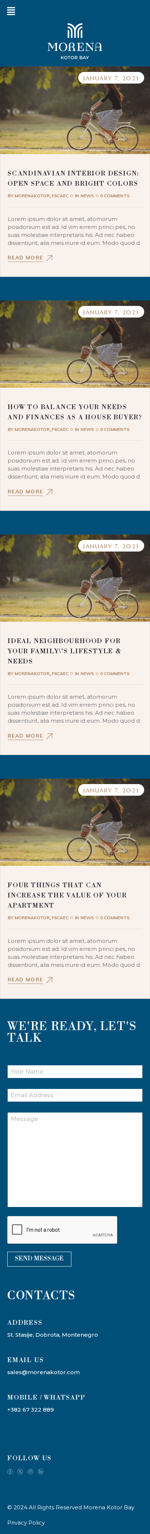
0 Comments (115, 195)
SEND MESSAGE (39, 1259)
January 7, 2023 (111, 78)
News (87, 195)
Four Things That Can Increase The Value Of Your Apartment (67, 895)
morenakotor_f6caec (38, 195)
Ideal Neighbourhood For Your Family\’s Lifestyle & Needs (65, 651)
